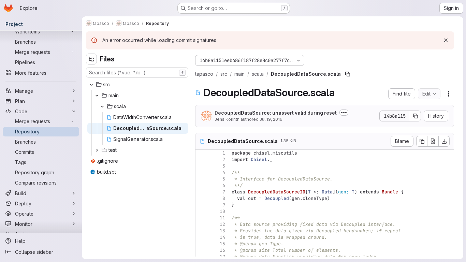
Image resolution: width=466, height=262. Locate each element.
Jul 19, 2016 (271, 119)
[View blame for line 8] (201, 198)
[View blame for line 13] (201, 231)
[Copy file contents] (421, 141)
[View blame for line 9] (201, 205)
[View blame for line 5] (201, 179)
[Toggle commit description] (343, 113)
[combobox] (137, 72)
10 (222, 211)
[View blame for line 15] (201, 244)
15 (222, 244)
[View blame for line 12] (201, 224)
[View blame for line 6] (201, 185)
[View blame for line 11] (201, 218)
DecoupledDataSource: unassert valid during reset (276, 113)
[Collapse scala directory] (102, 106)
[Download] (444, 141)
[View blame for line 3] (201, 166)
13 (222, 231)
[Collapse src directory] (91, 85)
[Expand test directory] (97, 150)
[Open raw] (432, 141)
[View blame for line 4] (201, 172)
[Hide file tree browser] (91, 59)
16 (222, 250)
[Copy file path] (347, 74)
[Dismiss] (446, 40)
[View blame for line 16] (201, 250)
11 (222, 218)
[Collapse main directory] (97, 95)
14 (222, 237)
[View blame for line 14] (201, 237)
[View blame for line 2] (201, 159)
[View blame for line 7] (201, 192)
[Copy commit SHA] (415, 116)
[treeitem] (137, 84)
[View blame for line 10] (201, 211)
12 (222, 224)
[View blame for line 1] (201, 153)
